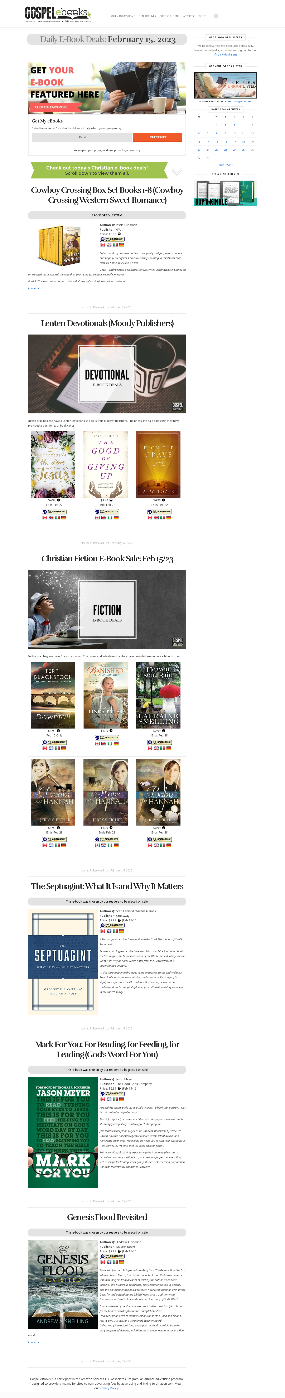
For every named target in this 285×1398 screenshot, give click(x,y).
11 (243, 133)
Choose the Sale (169, 16)
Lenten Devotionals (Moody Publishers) (107, 323)
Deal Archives (147, 16)
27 (198, 158)
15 (216, 141)
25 (243, 150)
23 (225, 150)
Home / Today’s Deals (122, 16)
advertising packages (237, 101)
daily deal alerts (227, 54)
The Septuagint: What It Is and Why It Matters (107, 886)
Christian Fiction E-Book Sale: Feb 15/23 (107, 558)
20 (198, 150)
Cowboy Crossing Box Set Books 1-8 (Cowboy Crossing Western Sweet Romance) (107, 195)
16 (225, 141)
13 (198, 141)
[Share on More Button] (136, 298)
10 (234, 133)
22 (216, 150)
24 (234, 150)
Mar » (229, 165)
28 (207, 158)
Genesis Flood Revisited (107, 1217)
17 (234, 141)
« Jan (221, 165)
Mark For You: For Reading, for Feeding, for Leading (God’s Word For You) (107, 1049)
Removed (98, 307)
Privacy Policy (109, 1388)
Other (203, 16)
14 (207, 141)
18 (243, 141)
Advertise (189, 16)
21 (207, 150)
